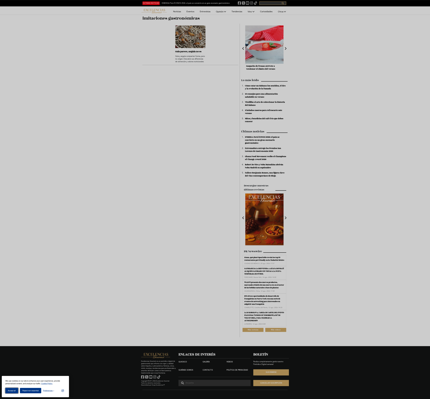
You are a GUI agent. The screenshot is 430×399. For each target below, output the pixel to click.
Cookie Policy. (47, 383)
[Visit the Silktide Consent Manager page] (62, 390)
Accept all (12, 390)
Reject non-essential (30, 390)
